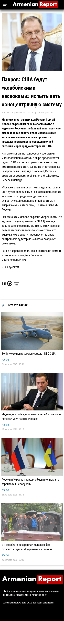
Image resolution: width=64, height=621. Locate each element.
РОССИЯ (5, 360)
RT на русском (10, 267)
